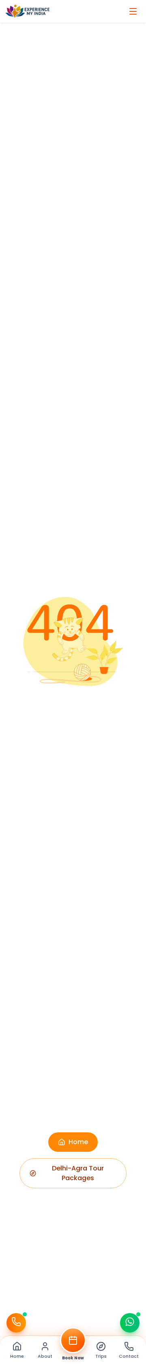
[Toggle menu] (133, 11)
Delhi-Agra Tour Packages (78, 1173)
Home (78, 1142)
